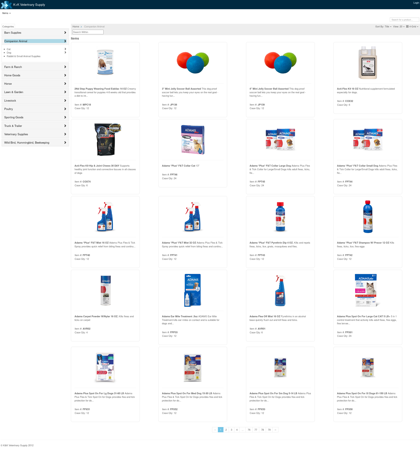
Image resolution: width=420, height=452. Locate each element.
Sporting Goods (13, 117)
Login (416, 2)
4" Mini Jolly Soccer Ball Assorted (269, 88)
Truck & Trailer (13, 126)
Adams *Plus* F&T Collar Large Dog (271, 165)
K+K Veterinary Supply (28, 4)
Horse (8, 83)
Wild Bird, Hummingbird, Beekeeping (26, 142)
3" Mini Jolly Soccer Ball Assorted (182, 88)
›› (275, 429)
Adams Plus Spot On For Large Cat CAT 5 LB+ (364, 316)
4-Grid (413, 26)
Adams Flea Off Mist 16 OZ (265, 316)
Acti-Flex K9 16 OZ (348, 88)
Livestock (10, 100)
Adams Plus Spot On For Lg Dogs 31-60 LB (99, 393)
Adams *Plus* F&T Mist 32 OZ (179, 242)
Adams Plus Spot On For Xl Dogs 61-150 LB (362, 393)
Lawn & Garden (13, 92)
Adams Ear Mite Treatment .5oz (180, 316)
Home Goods (12, 75)
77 (255, 429)
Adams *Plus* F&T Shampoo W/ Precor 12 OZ (363, 242)
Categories (8, 26)
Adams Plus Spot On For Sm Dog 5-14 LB (274, 393)
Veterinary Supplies (16, 134)
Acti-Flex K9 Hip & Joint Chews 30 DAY (97, 165)
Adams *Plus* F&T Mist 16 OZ (91, 242)
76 (249, 429)
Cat (8, 49)
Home (76, 26)
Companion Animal (15, 41)
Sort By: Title (382, 26)
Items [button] (5, 13)
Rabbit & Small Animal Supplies (24, 56)
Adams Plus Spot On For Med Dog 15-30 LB (187, 393)
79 (269, 429)
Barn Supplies (12, 32)
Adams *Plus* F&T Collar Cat (179, 165)
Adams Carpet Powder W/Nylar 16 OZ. (96, 316)
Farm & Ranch (13, 67)
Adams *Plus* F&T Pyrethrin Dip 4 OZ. (272, 242)
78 (262, 429)
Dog (9, 52)
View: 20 (398, 26)
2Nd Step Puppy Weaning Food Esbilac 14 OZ (100, 88)
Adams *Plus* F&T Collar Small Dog (358, 165)
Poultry (8, 109)
